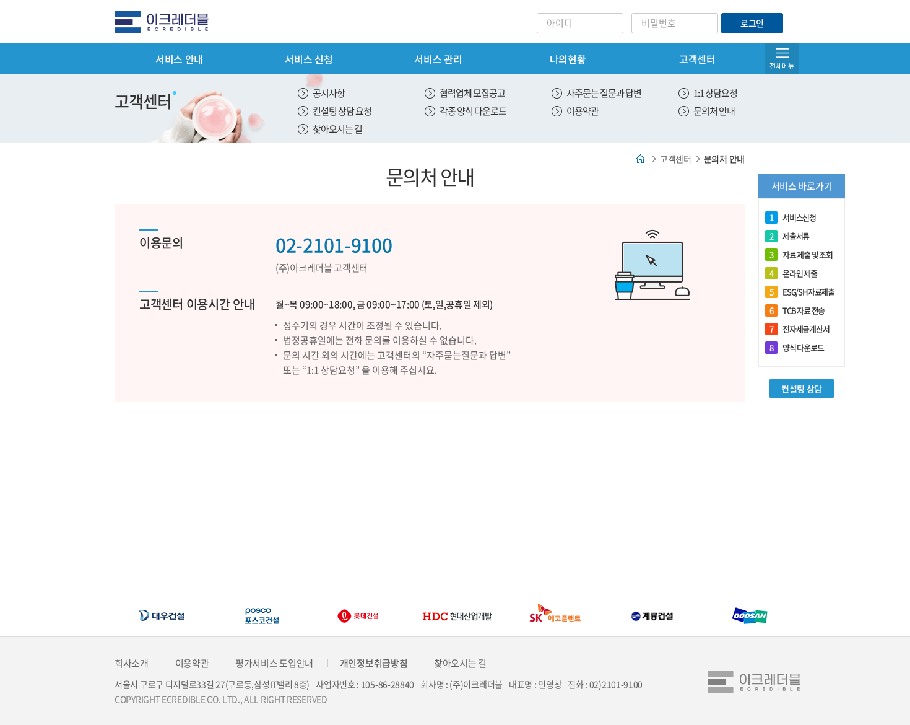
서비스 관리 (438, 58)
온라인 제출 (793, 273)
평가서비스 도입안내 (274, 663)
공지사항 (329, 93)
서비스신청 (792, 217)
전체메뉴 (781, 66)
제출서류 (789, 236)
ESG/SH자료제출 (801, 291)
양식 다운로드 (796, 347)
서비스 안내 (179, 58)
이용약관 (582, 111)
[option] (163, 616)
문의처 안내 (714, 111)
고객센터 (697, 58)
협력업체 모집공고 (472, 93)
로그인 (752, 23)
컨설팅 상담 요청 (342, 111)
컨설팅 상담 (801, 388)
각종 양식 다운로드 (473, 111)
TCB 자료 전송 (797, 310)
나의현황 (568, 58)
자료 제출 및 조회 (801, 254)
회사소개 (132, 663)
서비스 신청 (308, 58)
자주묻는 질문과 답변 (603, 93)
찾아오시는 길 (337, 129)
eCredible (166, 21)
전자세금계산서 (799, 329)
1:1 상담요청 (715, 93)
